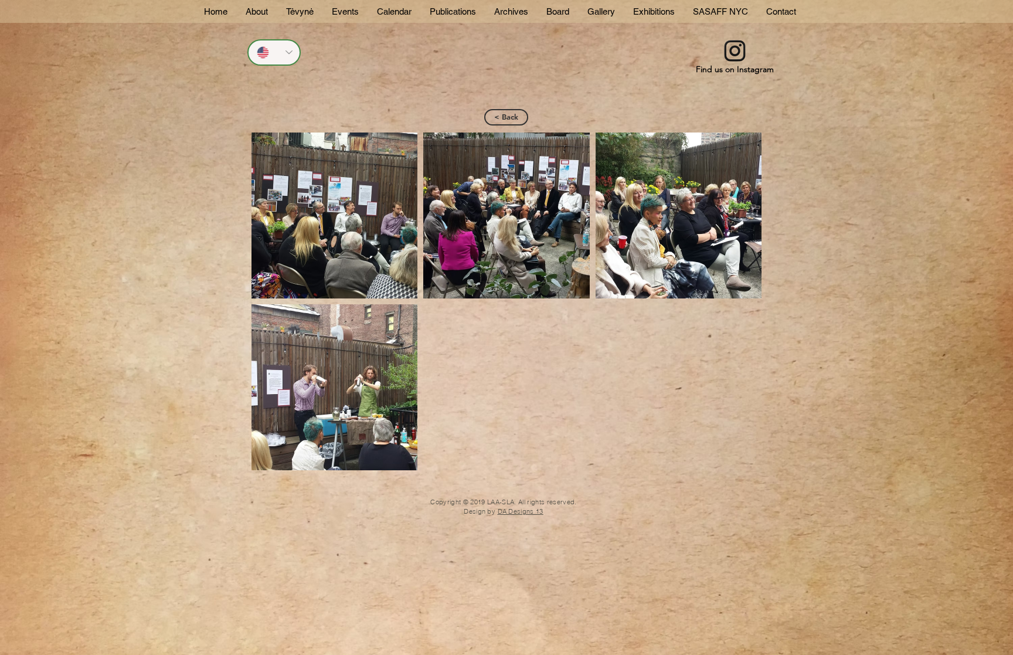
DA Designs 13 (520, 511)
